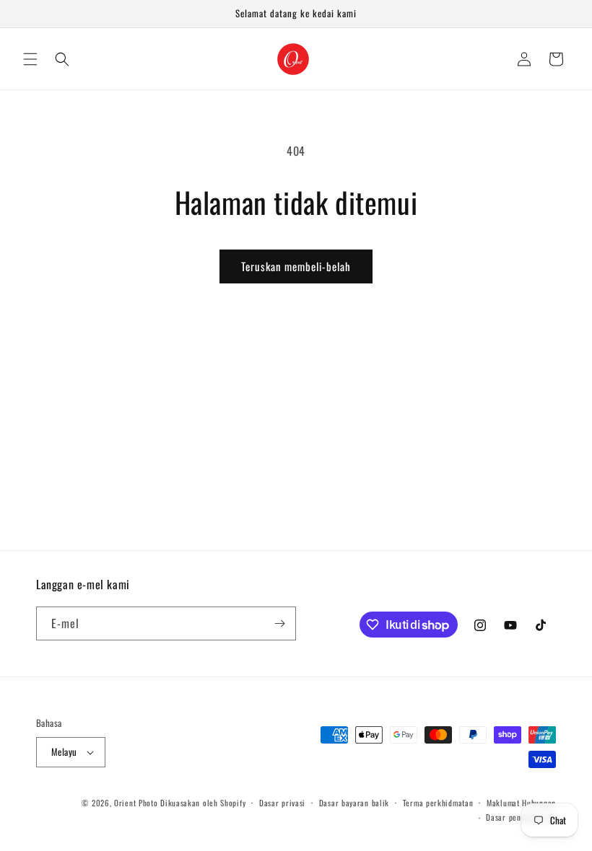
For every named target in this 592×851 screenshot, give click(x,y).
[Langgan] (279, 623)
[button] (30, 59)
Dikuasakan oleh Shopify (202, 802)
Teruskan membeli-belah (296, 266)
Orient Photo (135, 802)
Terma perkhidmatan (438, 802)
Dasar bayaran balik (354, 802)
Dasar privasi (282, 802)
